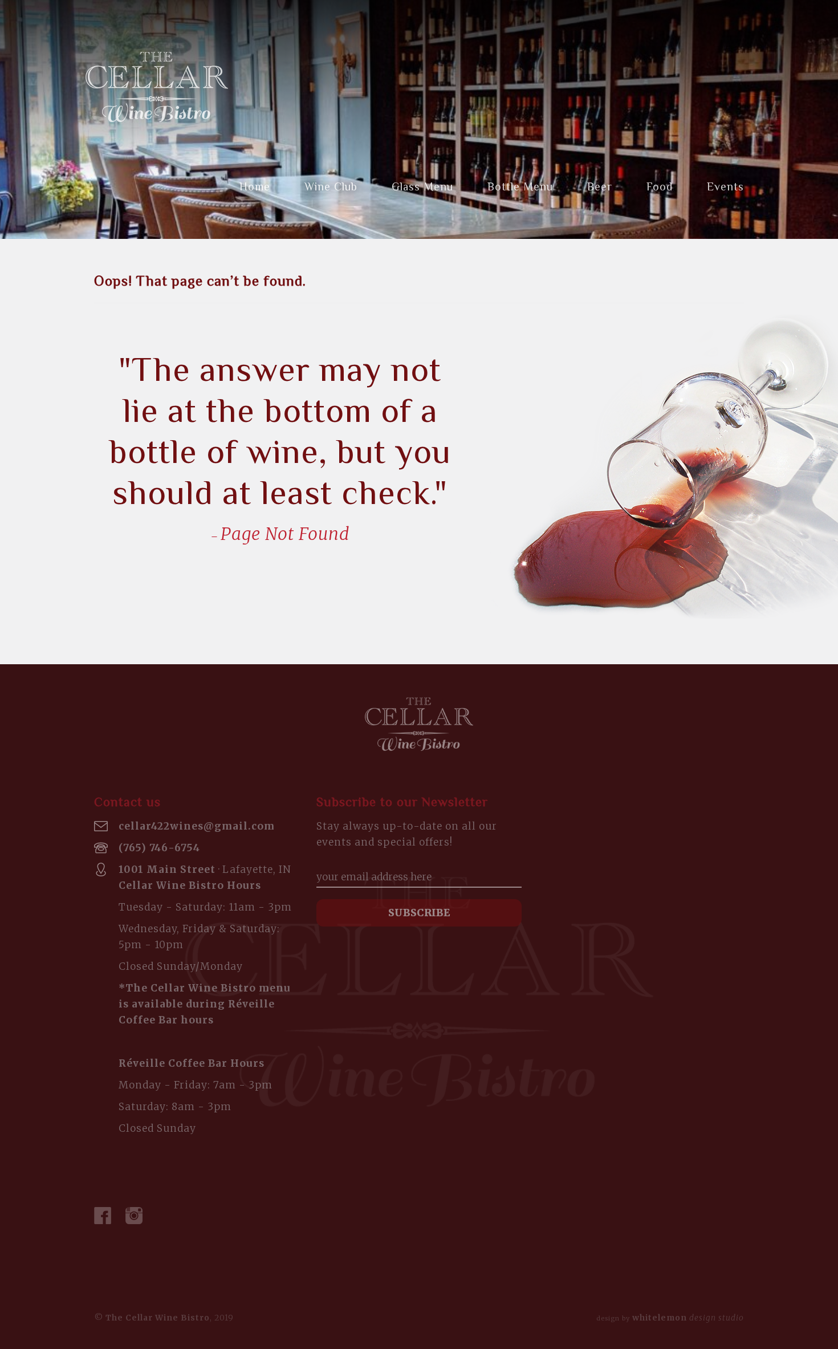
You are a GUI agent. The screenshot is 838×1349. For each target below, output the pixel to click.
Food (659, 186)
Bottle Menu (520, 186)
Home (254, 186)
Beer (599, 186)
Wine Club (330, 186)
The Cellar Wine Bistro (157, 87)
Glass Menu (422, 186)
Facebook (102, 1215)
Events (725, 186)
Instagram (134, 1215)
